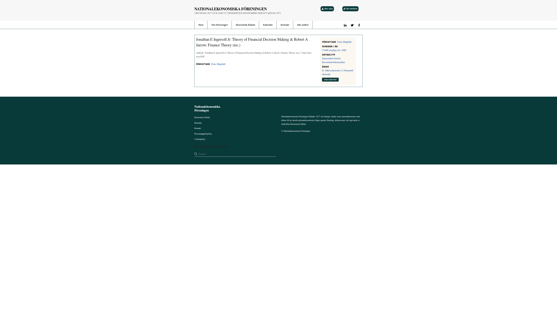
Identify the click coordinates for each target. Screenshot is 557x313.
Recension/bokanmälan (333, 62)
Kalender (268, 24)
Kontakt (285, 24)
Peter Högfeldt (218, 64)
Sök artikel (302, 24)
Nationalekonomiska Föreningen (296, 131)
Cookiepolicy (199, 139)
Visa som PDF (330, 79)
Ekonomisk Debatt (245, 24)
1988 (343, 50)
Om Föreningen (219, 24)
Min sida (328, 8)
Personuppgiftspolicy (203, 133)
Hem (200, 24)
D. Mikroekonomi (330, 70)
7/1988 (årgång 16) (331, 50)
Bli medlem (351, 8)
